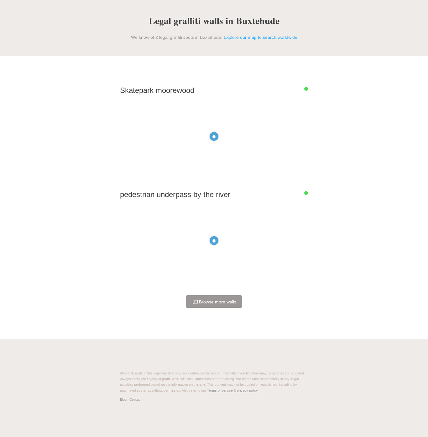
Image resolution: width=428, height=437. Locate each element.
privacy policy (247, 390)
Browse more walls (217, 301)
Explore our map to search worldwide (260, 37)
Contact (135, 399)
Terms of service (220, 390)
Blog (123, 399)
